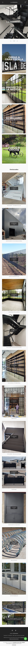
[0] (25, 2)
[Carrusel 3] (14, 118)
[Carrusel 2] (14, 88)
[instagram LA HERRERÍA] (12, 630)
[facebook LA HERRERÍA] (15, 630)
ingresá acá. (22, 637)
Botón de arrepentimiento (14, 638)
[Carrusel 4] (14, 149)
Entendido (14, 644)
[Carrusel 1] (14, 58)
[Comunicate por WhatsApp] (25, 638)
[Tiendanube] (14, 633)
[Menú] (3, 2)
